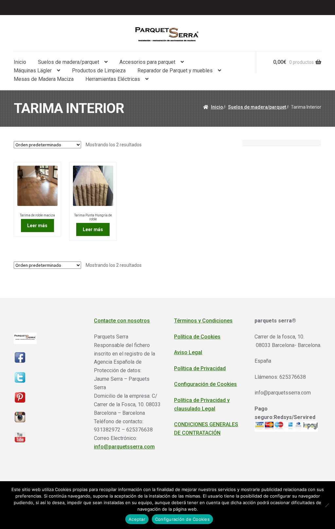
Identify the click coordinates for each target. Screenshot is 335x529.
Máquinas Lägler (33, 70)
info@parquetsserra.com (124, 447)
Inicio (20, 62)
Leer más (37, 225)
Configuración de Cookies (205, 384)
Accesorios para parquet (147, 62)
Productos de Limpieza (99, 70)
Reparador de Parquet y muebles (175, 70)
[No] (327, 505)
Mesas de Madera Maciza (44, 79)
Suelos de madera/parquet (68, 62)
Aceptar (137, 519)
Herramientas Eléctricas (112, 79)
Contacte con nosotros (122, 321)
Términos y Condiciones (203, 321)
